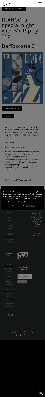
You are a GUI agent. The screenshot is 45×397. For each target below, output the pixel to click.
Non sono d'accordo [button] (18, 206)
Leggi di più (30, 206)
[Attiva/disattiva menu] (40, 3)
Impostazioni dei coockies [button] (23, 202)
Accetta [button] (37, 202)
